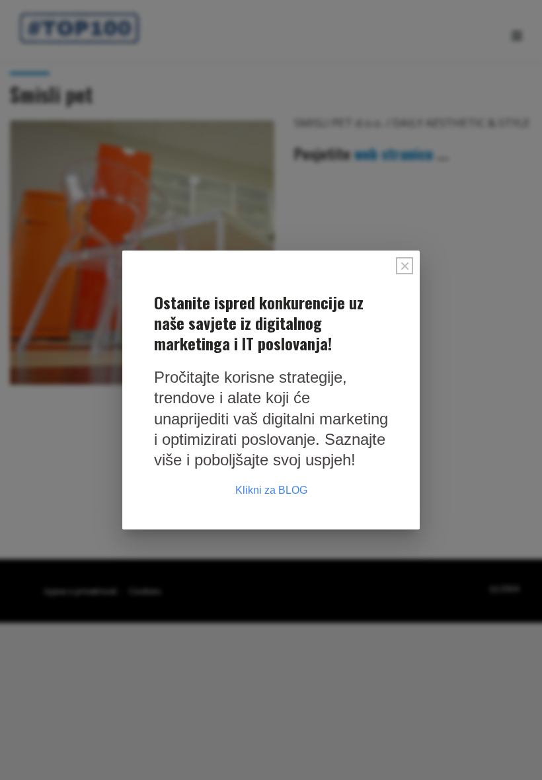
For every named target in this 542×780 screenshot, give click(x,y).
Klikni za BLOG (271, 490)
